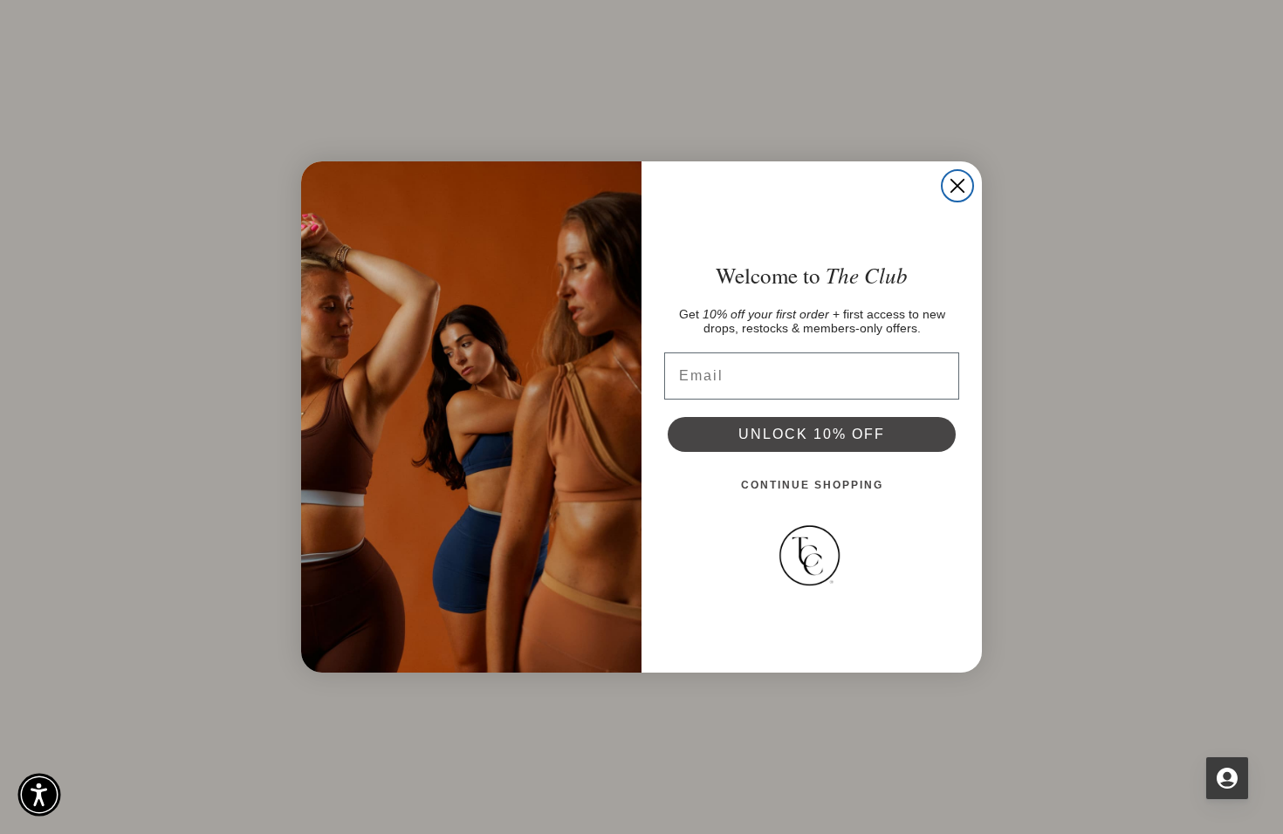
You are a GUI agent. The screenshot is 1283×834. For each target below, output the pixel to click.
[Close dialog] (957, 186)
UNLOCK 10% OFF (811, 434)
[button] (39, 795)
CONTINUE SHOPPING (812, 485)
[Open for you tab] (1227, 778)
